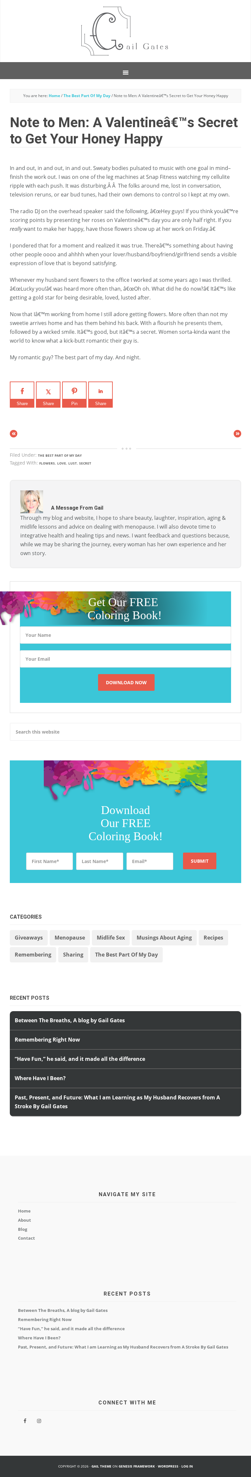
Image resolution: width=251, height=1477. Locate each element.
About (24, 1220)
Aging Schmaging (125, 31)
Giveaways (29, 937)
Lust (72, 463)
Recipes (213, 937)
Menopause (70, 937)
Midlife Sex (111, 937)
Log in (187, 1466)
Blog (22, 1229)
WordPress (168, 1466)
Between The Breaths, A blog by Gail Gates (70, 1020)
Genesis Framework (137, 1466)
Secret (85, 463)
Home (24, 1211)
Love (61, 463)
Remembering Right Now (47, 1039)
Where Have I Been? (40, 1078)
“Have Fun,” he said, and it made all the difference (80, 1058)
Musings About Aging (164, 937)
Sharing (73, 954)
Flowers (47, 463)
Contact (26, 1238)
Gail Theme (101, 1466)
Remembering (33, 954)
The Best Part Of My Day (60, 455)
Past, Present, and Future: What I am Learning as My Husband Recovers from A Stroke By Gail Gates (123, 1347)
